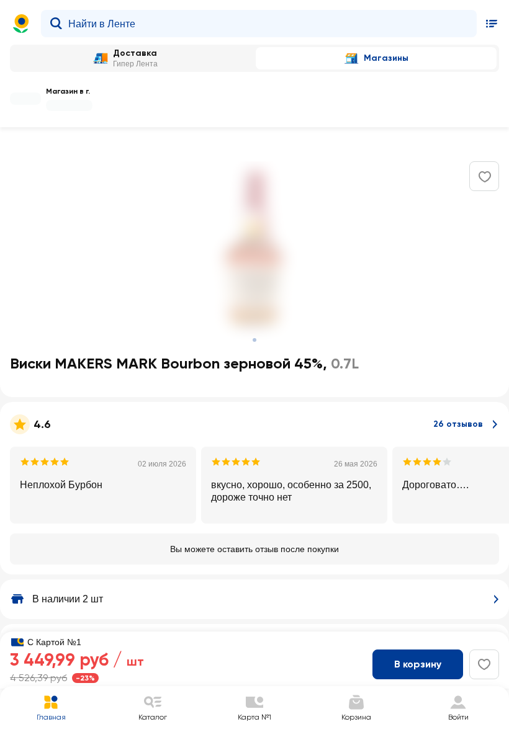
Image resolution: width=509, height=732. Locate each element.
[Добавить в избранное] (485, 177)
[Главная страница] (21, 23)
